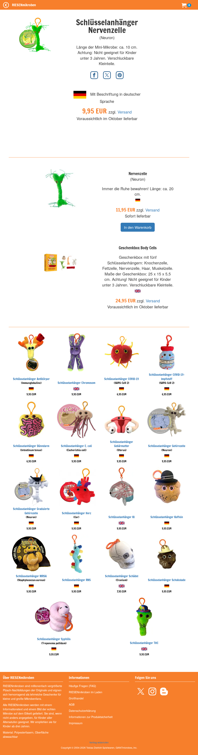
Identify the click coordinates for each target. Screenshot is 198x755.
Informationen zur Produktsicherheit (91, 717)
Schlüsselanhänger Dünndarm (31, 446)
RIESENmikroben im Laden (85, 692)
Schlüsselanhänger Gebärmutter (121, 444)
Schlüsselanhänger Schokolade (166, 580)
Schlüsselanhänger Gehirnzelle (166, 446)
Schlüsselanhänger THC (144, 643)
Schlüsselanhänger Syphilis (54, 639)
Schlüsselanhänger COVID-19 (121, 379)
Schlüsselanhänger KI (121, 517)
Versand (125, 112)
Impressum (76, 723)
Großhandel (76, 698)
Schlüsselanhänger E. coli (76, 446)
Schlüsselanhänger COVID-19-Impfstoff (167, 377)
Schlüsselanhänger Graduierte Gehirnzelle (31, 511)
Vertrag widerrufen (99, 742)
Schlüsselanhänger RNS (76, 580)
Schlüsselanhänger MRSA (31, 576)
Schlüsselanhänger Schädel (121, 576)
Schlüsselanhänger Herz (76, 513)
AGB (71, 704)
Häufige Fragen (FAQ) (82, 686)
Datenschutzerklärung (82, 711)
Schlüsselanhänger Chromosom (76, 383)
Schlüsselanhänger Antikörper (31, 379)
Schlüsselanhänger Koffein (166, 517)
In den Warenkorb (137, 227)
